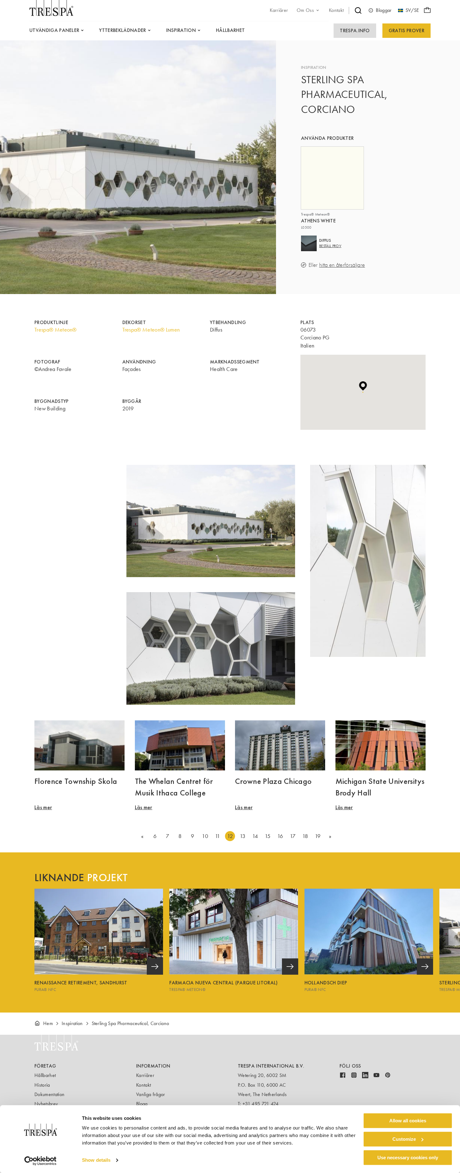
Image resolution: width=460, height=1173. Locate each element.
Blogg (142, 1104)
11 (217, 836)
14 (255, 836)
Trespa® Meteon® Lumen (151, 329)
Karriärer (145, 1075)
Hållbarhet (45, 1075)
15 (268, 836)
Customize (404, 1139)
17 (293, 836)
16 (280, 836)
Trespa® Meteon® (55, 329)
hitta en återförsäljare (342, 265)
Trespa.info (355, 30)
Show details (96, 1160)
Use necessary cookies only (407, 1157)
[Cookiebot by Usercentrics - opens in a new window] (40, 1160)
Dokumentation (49, 1094)
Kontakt (143, 1085)
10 (205, 836)
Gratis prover (406, 30)
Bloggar (383, 10)
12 (230, 836)
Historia (42, 1085)
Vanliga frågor (150, 1094)
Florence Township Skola (75, 781)
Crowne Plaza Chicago (273, 781)
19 (318, 836)
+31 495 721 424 (261, 1104)
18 (305, 836)
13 (243, 836)
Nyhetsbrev (46, 1104)
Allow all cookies (407, 1120)
